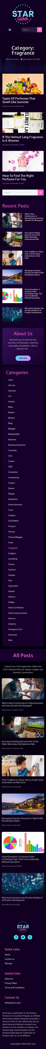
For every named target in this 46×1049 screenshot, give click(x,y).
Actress (11, 385)
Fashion (11, 515)
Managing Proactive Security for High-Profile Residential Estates (34, 273)
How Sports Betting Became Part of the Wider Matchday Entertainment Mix (32, 236)
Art (9, 396)
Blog (10, 423)
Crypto (11, 482)
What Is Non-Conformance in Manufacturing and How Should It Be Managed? (34, 217)
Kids (10, 640)
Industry (12, 623)
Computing (13, 477)
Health (11, 591)
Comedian (13, 472)
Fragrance (12, 548)
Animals (12, 390)
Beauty (11, 417)
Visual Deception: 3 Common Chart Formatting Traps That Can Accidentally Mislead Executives (33, 293)
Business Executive (16, 445)
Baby (10, 407)
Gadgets (12, 553)
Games (11, 564)
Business (12, 439)
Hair (10, 580)
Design (11, 493)
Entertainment (15, 504)
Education (13, 499)
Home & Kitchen (16, 607)
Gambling (12, 558)
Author (11, 401)
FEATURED (13, 520)
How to (11, 618)
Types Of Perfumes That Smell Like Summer (18, 100)
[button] (10, 30)
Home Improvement (17, 613)
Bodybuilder (14, 434)
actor (10, 379)
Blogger (12, 428)
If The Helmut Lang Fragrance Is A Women (22, 139)
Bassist (11, 412)
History (11, 596)
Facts (10, 510)
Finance (11, 526)
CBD (10, 466)
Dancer (11, 488)
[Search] (39, 29)
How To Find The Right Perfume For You (18, 177)
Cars (10, 455)
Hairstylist (13, 586)
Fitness (11, 531)
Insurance (12, 634)
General (11, 569)
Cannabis (12, 450)
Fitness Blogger (15, 537)
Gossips (11, 575)
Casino (11, 461)
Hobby (11, 602)
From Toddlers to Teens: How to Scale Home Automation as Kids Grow (34, 255)
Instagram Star (15, 629)
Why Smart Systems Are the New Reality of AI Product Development (34, 310)
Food (10, 542)
